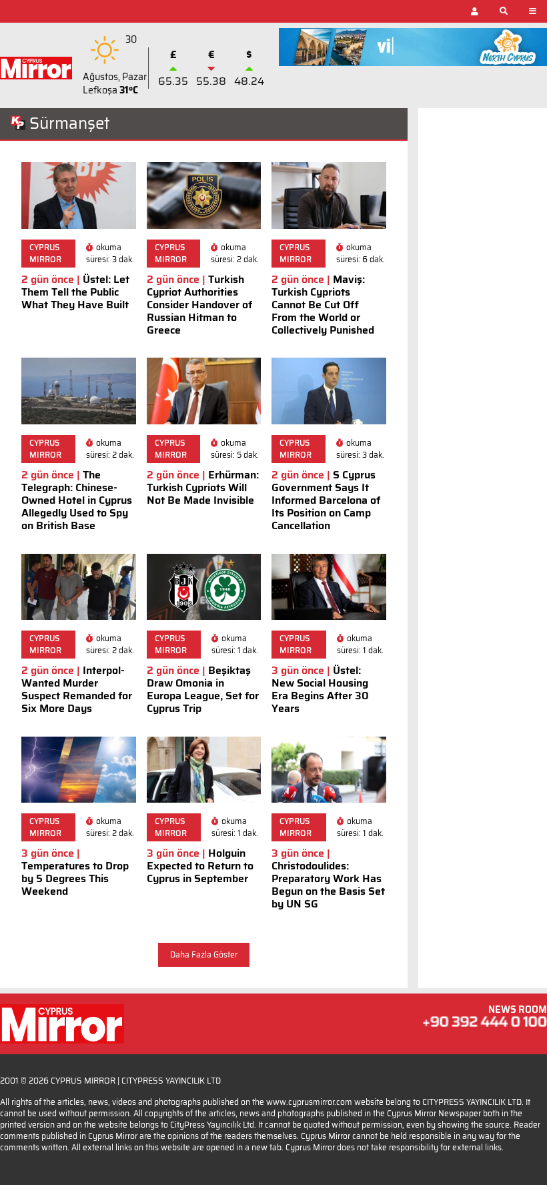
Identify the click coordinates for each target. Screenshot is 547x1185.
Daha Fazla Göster (203, 954)
